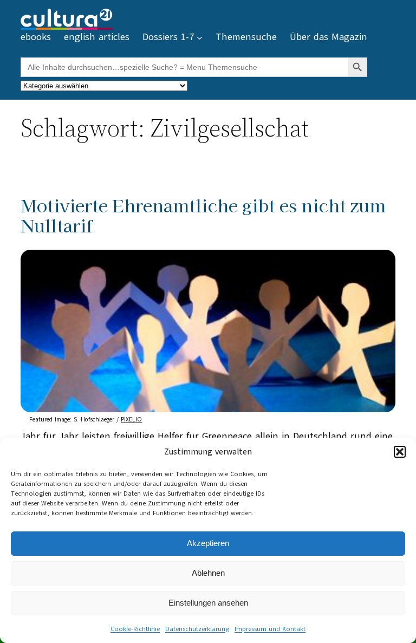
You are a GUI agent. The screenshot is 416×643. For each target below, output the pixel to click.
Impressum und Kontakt (270, 629)
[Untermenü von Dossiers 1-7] (200, 38)
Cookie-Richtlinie (135, 629)
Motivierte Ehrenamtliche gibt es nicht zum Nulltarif (203, 215)
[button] (399, 451)
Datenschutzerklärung (197, 629)
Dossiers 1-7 (168, 36)
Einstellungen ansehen (208, 602)
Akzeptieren (208, 543)
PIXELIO (131, 419)
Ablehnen (208, 572)
